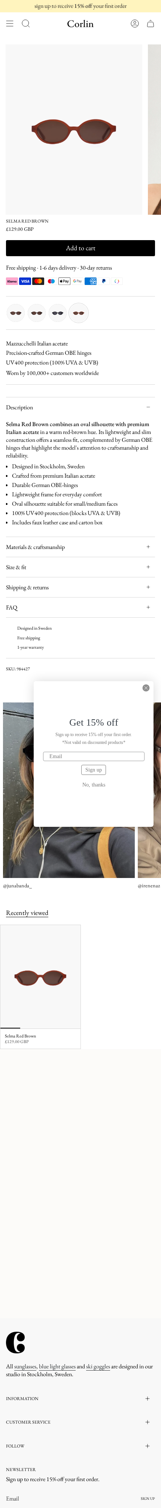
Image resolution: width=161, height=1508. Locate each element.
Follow (15, 1446)
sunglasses (25, 1366)
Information (22, 1399)
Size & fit (16, 567)
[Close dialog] (146, 688)
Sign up (93, 770)
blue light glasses (57, 1366)
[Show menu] (9, 23)
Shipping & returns (27, 587)
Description (19, 407)
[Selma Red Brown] (40, 977)
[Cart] (150, 23)
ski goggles (98, 1366)
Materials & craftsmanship (35, 547)
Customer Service (28, 1422)
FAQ (11, 607)
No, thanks (93, 785)
